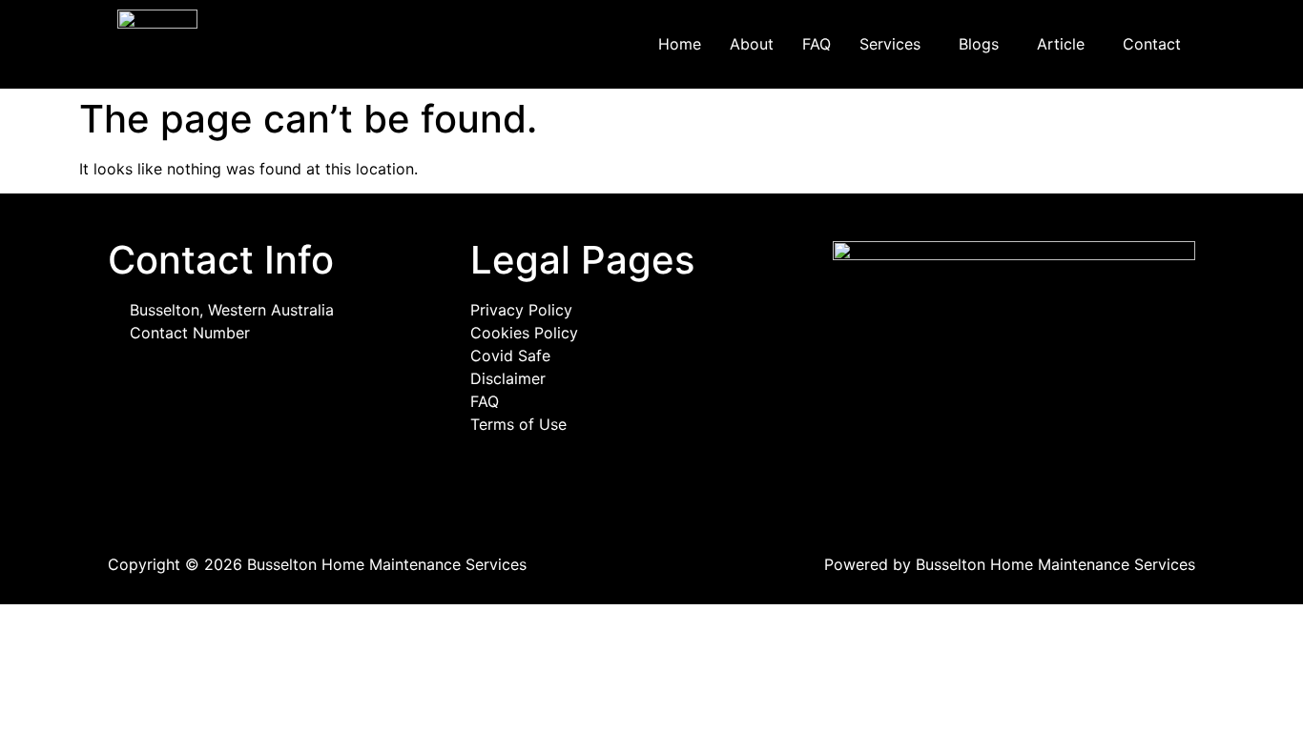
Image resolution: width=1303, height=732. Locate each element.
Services (889, 43)
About (752, 43)
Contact (1152, 43)
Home (679, 43)
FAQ (816, 43)
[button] (894, 44)
